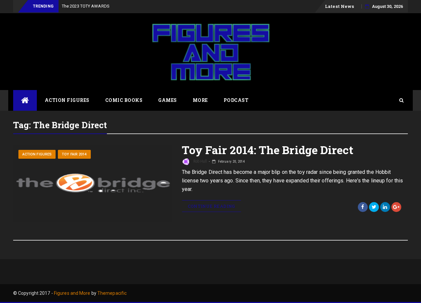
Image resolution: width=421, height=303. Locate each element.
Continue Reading (211, 206)
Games (167, 100)
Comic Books (124, 100)
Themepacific (112, 293)
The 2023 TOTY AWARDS (86, 6)
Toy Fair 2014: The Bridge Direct (267, 149)
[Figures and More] (25, 100)
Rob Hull (199, 161)
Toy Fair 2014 (74, 154)
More (200, 100)
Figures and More (72, 293)
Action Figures (67, 100)
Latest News (339, 6)
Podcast (236, 100)
